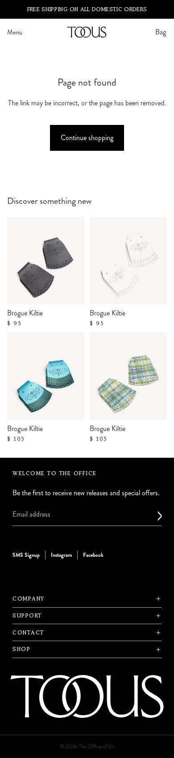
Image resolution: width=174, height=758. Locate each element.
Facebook (93, 555)
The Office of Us (96, 746)
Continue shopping (87, 138)
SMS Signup (26, 555)
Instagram (61, 555)
